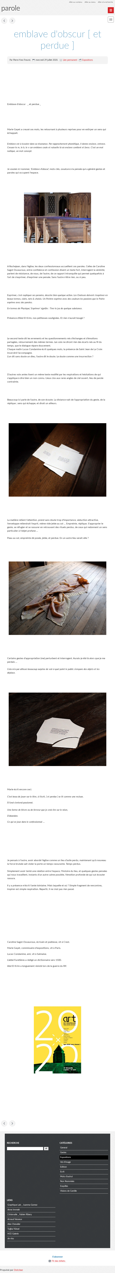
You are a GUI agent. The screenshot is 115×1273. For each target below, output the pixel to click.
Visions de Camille (68, 1191)
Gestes (63, 1153)
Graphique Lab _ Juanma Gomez (22, 1205)
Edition (63, 1167)
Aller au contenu (75, 2)
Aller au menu (90, 2)
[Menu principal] (111, 10)
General (63, 1148)
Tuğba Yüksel (13, 1229)
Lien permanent (70, 60)
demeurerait (4, 21)
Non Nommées (67, 1181)
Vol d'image (65, 1162)
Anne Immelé (13, 1210)
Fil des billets (58, 1261)
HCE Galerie (13, 1234)
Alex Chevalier (13, 1224)
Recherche (13, 1143)
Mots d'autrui (66, 1177)
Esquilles (12, 21)
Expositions (87, 60)
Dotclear (18, 1270)
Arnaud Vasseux (14, 1219)
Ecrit (62, 1172)
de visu (10, 1239)
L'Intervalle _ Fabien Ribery (19, 1215)
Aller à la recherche (105, 2)
